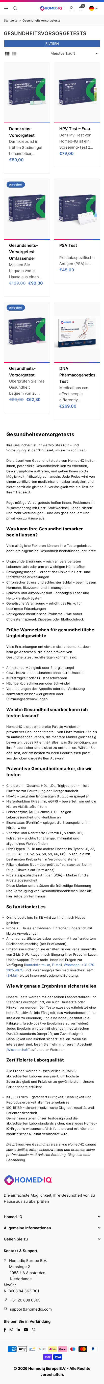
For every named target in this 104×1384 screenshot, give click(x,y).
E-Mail (57, 965)
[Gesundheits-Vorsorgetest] (27, 332)
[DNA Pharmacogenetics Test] (77, 332)
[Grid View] (7, 53)
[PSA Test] (77, 209)
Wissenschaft (17, 1050)
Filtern (52, 44)
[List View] (14, 53)
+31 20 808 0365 (25, 1300)
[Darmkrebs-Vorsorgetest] (27, 92)
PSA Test (68, 245)
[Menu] (6, 8)
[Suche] (15, 8)
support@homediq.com (31, 1309)
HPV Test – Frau (74, 128)
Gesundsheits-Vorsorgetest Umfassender (23, 252)
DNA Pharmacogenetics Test (77, 375)
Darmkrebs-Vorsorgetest (22, 132)
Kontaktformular (37, 965)
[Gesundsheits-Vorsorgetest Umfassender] (27, 209)
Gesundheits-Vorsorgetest (22, 371)
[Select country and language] (92, 8)
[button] (80, 8)
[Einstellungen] (71, 8)
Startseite (10, 20)
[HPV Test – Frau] (77, 92)
